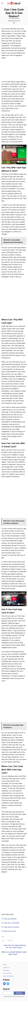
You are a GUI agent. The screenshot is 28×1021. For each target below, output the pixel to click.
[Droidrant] (14, 3)
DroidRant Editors (15, 18)
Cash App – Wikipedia (11, 923)
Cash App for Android (11, 927)
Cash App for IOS (10, 931)
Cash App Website (10, 918)
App (14, 22)
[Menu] (2, 3)
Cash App (10, 940)
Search (19, 993)
